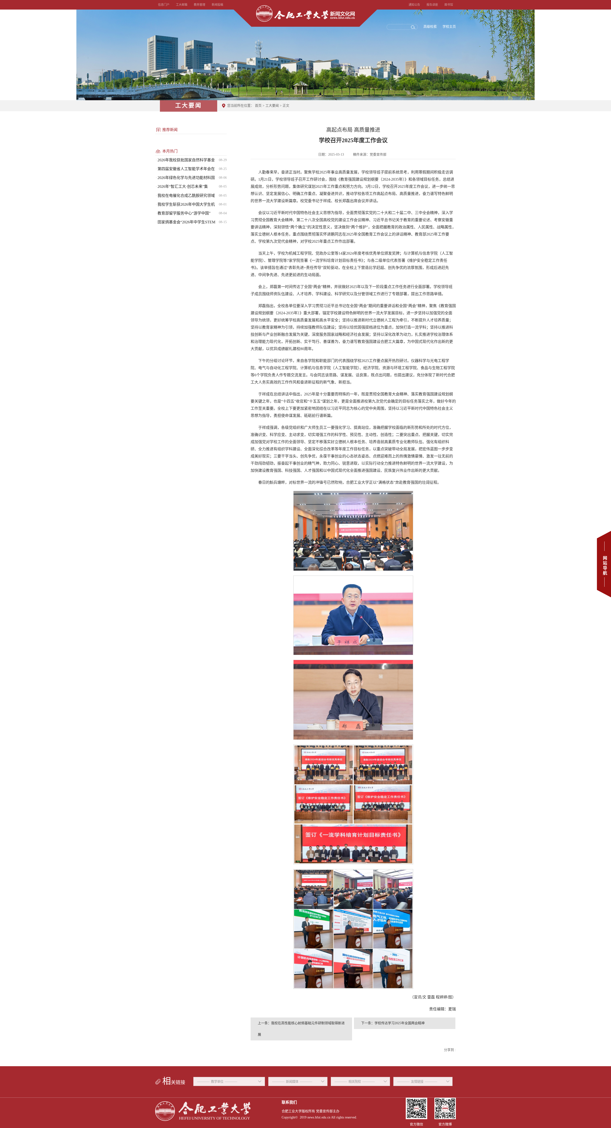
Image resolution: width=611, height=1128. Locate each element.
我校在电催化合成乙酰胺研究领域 (186, 196)
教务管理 (199, 4)
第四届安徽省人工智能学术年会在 (186, 169)
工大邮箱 (181, 4)
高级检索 (430, 26)
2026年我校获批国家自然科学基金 (186, 160)
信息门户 (163, 4)
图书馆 (448, 4)
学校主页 (449, 26)
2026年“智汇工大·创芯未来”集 (183, 186)
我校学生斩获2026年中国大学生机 (186, 204)
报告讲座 (432, 4)
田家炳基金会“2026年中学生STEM (186, 222)
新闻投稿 (217, 4)
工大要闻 (272, 105)
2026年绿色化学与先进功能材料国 (186, 178)
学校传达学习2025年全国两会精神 (399, 1023)
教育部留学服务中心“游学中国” (184, 213)
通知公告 (414, 4)
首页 (258, 105)
